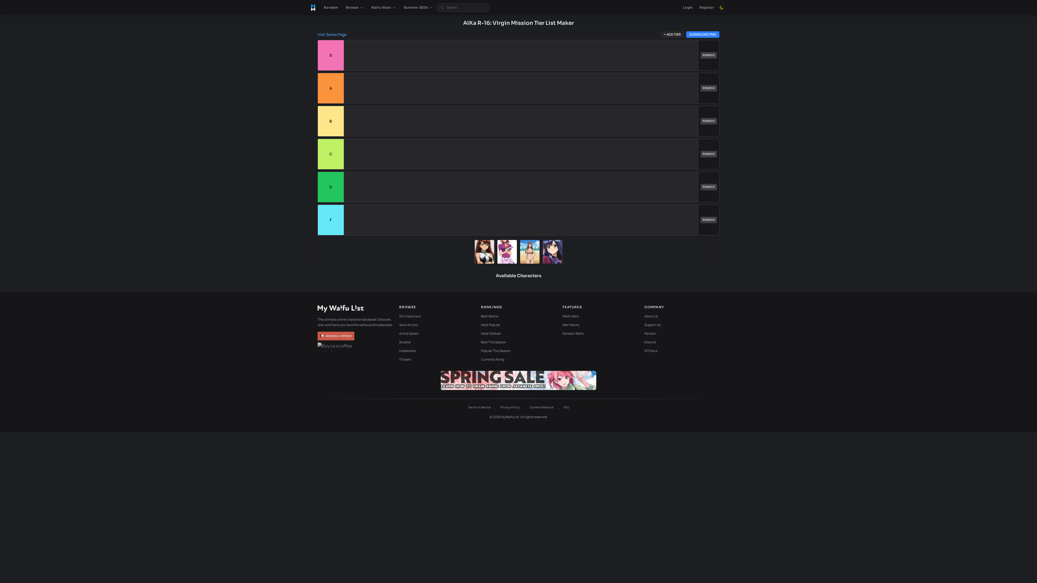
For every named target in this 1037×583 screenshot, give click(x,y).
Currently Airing (492, 359)
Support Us (652, 325)
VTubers (405, 359)
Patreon (650, 333)
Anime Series (408, 333)
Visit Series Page (332, 34)
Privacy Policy (510, 407)
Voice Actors (408, 325)
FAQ (566, 407)
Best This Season (493, 342)
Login (688, 7)
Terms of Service (479, 407)
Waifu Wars (571, 316)
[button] (355, 7)
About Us (651, 316)
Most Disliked (491, 333)
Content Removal (542, 407)
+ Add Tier (672, 34)
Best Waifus (489, 316)
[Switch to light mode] (721, 7)
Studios (404, 342)
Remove (709, 55)
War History (571, 325)
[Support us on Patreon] (336, 336)
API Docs (650, 350)
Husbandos (407, 350)
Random (331, 7)
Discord (650, 342)
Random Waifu (573, 333)
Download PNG (702, 34)
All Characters (409, 316)
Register (706, 7)
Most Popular (490, 325)
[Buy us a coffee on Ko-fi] (336, 347)
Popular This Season (496, 350)
